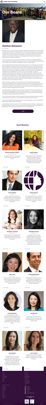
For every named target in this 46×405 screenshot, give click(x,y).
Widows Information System (30, 397)
